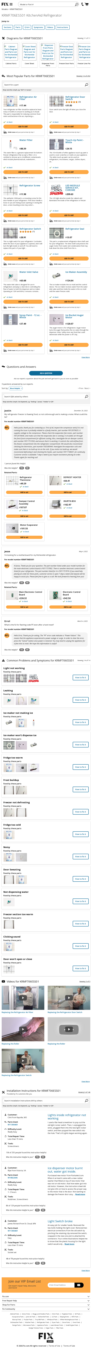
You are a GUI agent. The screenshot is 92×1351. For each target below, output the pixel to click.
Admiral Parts (14, 1314)
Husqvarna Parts (18, 1317)
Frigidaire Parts (67, 1314)
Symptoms (38, 27)
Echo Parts (55, 1314)
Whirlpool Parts (52, 1320)
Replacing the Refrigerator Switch (17, 1075)
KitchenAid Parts (43, 1317)
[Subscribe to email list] (79, 1285)
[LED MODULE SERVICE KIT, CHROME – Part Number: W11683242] (56, 189)
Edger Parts (50, 1328)
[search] (77, 4)
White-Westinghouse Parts (69, 1320)
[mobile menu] (11, 4)
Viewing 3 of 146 (84, 1092)
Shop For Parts (8, 1305)
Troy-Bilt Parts (40, 1320)
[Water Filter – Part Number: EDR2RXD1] (10, 144)
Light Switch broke (60, 1221)
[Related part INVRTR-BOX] (56, 504)
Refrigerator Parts (43, 1322)
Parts (18, 27)
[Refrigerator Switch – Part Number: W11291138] (10, 233)
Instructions (62, 27)
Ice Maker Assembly (76, 272)
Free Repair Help (9, 1300)
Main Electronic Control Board (30, 593)
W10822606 (13, 1177)
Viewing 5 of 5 (84, 981)
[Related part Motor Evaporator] (13, 528)
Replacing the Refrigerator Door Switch (65, 1012)
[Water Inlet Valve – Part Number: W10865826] (10, 276)
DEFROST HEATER (72, 477)
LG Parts (54, 1317)
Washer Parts (29, 1322)
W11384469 (13, 1124)
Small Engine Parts (72, 1325)
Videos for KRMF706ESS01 (23, 981)
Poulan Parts (28, 1320)
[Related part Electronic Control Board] (56, 597)
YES (21, 468)
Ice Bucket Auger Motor (74, 316)
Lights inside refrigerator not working (67, 1116)
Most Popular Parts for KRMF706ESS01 (31, 76)
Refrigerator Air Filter (28, 98)
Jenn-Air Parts (30, 1317)
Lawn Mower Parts (56, 1325)
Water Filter (26, 140)
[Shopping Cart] (87, 4)
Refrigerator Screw (29, 185)
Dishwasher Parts (16, 1322)
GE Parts (78, 1314)
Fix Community (8, 1309)
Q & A (27, 27)
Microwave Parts (29, 1325)
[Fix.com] (5, 4)
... (79, 1194)
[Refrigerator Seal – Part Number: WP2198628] (56, 233)
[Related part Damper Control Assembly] (12, 506)
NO (27, 468)
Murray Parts (16, 1320)
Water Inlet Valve (28, 272)
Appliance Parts (42, 1325)
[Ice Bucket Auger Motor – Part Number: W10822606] (56, 319)
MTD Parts (75, 1317)
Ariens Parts (26, 1314)
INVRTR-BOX (69, 501)
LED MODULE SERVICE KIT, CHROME (72, 187)
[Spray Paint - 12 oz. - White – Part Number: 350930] (10, 319)
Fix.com (5, 1296)
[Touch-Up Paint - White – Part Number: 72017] (56, 144)
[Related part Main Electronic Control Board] (12, 597)
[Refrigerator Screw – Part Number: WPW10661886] (10, 189)
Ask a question (46, 373)
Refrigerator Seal (74, 229)
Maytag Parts (64, 1317)
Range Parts (16, 1325)
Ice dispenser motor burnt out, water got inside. (65, 1169)
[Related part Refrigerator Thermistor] (13, 482)
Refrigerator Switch (30, 229)
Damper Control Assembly (27, 502)
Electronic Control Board (71, 593)
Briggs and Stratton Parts (41, 1314)
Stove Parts (66, 1322)
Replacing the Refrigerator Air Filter (17, 1012)
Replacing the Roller (10, 1044)
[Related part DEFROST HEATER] (56, 480)
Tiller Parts (59, 1328)
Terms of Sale (69, 1346)
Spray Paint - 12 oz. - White (30, 316)
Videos (50, 27)
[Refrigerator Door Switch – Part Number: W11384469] (56, 101)
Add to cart (23, 126)
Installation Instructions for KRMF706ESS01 (34, 1092)
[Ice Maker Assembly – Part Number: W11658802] (56, 276)
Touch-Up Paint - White (74, 141)
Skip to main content (46, 19)
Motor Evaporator (29, 525)
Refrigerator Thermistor (26, 478)
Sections (7, 27)
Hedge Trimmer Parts (36, 1328)
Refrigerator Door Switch (75, 98)
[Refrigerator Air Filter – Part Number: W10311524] (10, 101)
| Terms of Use (53, 1346)
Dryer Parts (56, 1322)
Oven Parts (76, 1322)
